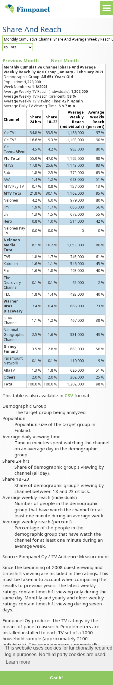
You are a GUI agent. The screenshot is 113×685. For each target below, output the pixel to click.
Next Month (65, 60)
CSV (68, 395)
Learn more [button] (18, 662)
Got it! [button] (56, 677)
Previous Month (21, 60)
